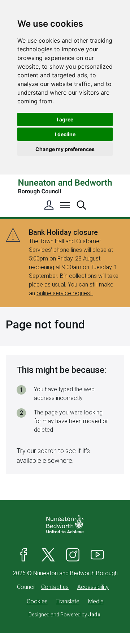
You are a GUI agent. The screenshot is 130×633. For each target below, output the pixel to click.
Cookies (37, 601)
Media (96, 601)
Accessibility (93, 587)
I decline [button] (65, 134)
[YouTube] (97, 554)
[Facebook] (24, 554)
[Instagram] (73, 554)
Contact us (55, 587)
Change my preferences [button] (65, 149)
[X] (48, 554)
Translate (67, 601)
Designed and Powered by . (65, 614)
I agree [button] (65, 119)
